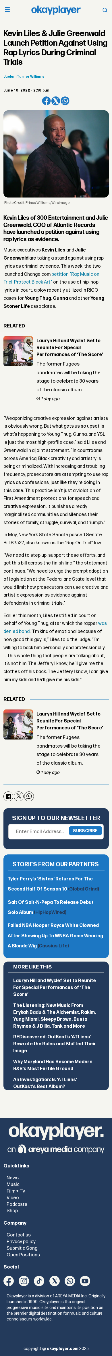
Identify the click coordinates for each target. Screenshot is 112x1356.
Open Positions (23, 1255)
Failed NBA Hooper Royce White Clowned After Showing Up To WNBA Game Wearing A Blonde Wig (55, 936)
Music (13, 1184)
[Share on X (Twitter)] (55, 100)
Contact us (19, 1235)
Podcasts (17, 1204)
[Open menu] (7, 10)
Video (13, 1198)
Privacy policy (21, 1242)
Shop (12, 1211)
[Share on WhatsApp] (65, 100)
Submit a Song (22, 1248)
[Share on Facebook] (46, 100)
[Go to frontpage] (56, 10)
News (13, 1178)
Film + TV (16, 1191)
